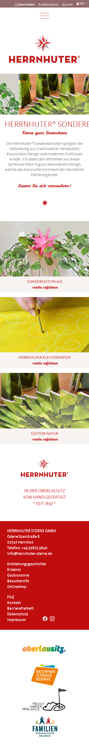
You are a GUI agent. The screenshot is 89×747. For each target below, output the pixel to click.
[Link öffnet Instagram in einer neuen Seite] (52, 620)
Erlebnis (14, 570)
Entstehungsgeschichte (26, 564)
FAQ (10, 597)
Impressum (16, 620)
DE (82, 3)
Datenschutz (17, 614)
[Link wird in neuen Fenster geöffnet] (44, 649)
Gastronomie (18, 575)
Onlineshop (16, 587)
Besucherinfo (18, 581)
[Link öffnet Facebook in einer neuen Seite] (45, 620)
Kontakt (14, 603)
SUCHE (69, 4)
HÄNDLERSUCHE (49, 4)
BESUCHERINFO (26, 4)
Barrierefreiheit (20, 608)
